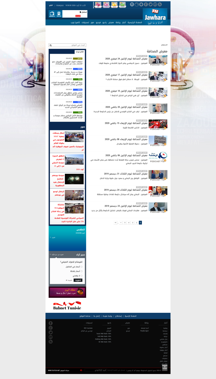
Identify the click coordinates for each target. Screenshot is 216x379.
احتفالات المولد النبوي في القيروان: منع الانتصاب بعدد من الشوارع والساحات (67, 62)
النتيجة (70, 280)
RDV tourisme (88, 328)
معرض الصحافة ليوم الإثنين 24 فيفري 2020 (126, 58)
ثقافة (165, 353)
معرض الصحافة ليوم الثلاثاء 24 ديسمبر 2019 (125, 189)
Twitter (51, 332)
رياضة (118, 22)
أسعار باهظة (75, 271)
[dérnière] (115, 223)
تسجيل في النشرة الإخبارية (116, 370)
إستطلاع (118, 316)
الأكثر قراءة (80, 52)
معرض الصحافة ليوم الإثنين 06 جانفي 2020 (126, 155)
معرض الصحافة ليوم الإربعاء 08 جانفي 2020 (126, 139)
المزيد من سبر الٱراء (57, 254)
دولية (165, 336)
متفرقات (164, 358)
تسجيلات (85, 22)
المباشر (108, 331)
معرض (111, 22)
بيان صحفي (163, 339)
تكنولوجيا (164, 342)
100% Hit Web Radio (105, 342)
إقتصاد (165, 333)
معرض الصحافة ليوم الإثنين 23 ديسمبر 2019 (126, 206)
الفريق (109, 328)
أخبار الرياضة (145, 328)
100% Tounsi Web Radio (103, 333)
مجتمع (80, 59)
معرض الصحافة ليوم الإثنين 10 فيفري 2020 (126, 91)
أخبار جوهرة (163, 350)
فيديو (98, 22)
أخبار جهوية (163, 347)
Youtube (51, 337)
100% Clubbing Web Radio (103, 339)
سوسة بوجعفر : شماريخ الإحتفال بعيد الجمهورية (58, 180)
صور (92, 22)
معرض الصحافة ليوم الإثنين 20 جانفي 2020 (126, 107)
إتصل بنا (96, 316)
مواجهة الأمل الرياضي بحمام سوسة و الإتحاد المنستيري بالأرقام (68, 116)
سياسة (165, 331)
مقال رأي (164, 364)
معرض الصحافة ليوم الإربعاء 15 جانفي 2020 (126, 123)
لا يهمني (76, 275)
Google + (51, 328)
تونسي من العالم (86, 331)
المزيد (53, 237)
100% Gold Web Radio (104, 336)
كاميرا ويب (75, 22)
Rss (51, 342)
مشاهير (164, 344)
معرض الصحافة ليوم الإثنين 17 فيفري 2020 (126, 74)
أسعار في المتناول (73, 266)
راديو (104, 22)
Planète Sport (144, 331)
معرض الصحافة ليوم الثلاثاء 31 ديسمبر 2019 (125, 173)
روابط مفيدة (107, 316)
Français (60, 5)
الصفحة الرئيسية (135, 22)
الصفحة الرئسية (130, 316)
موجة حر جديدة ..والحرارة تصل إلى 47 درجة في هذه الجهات (68, 73)
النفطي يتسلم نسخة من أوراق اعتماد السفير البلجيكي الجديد (68, 106)
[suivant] (121, 223)
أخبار (124, 22)
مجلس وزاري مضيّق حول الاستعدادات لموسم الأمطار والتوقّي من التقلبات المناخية (68, 95)
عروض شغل (163, 361)
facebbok (51, 323)
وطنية (80, 69)
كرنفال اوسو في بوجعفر (58, 193)
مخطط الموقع (85, 316)
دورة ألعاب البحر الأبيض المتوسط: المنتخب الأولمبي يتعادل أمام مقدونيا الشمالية (66, 83)
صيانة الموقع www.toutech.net (58, 370)
